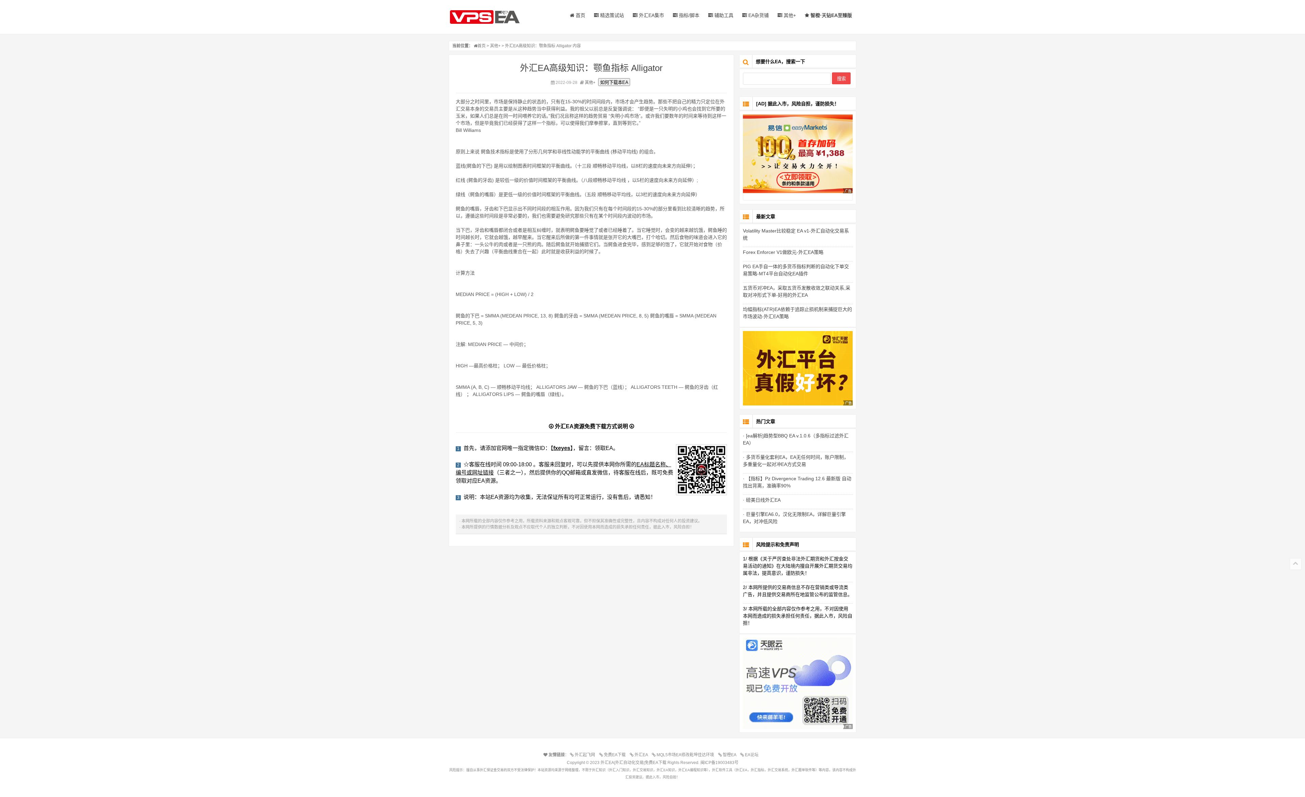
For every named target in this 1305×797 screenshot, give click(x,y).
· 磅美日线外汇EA (762, 500)
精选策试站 (611, 15)
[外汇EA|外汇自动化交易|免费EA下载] (491, 17)
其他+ (789, 15)
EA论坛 (753, 754)
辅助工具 (723, 15)
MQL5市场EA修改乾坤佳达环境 (686, 754)
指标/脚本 (688, 15)
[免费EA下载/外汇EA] (798, 154)
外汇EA (642, 754)
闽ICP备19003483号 (719, 762)
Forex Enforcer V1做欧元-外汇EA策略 (783, 252)
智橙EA (730, 754)
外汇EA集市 (651, 15)
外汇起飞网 (586, 754)
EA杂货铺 (758, 15)
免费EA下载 (616, 754)
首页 (579, 15)
